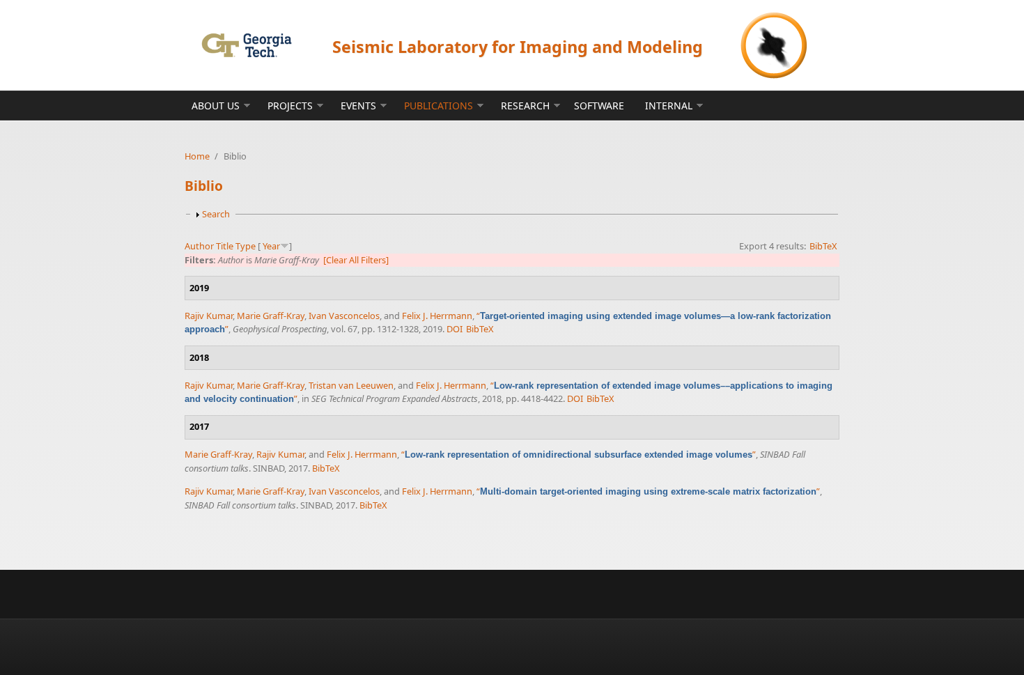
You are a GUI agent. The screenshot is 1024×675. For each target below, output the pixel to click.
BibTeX (823, 246)
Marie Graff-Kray (270, 315)
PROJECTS (290, 105)
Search (216, 214)
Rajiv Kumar (209, 315)
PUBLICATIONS (438, 105)
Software (599, 105)
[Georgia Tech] (246, 44)
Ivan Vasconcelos (344, 315)
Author (199, 246)
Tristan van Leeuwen (351, 385)
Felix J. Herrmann (437, 315)
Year (271, 246)
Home (197, 156)
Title (224, 246)
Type (245, 246)
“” (578, 454)
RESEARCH (525, 105)
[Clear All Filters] (356, 260)
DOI (455, 329)
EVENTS (358, 105)
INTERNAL (668, 105)
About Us (216, 105)
